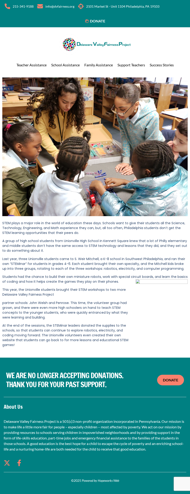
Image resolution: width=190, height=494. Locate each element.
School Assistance (65, 65)
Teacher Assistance (31, 65)
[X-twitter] (7, 463)
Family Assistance (98, 65)
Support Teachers (131, 65)
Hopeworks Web (108, 480)
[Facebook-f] (19, 463)
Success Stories (162, 65)
